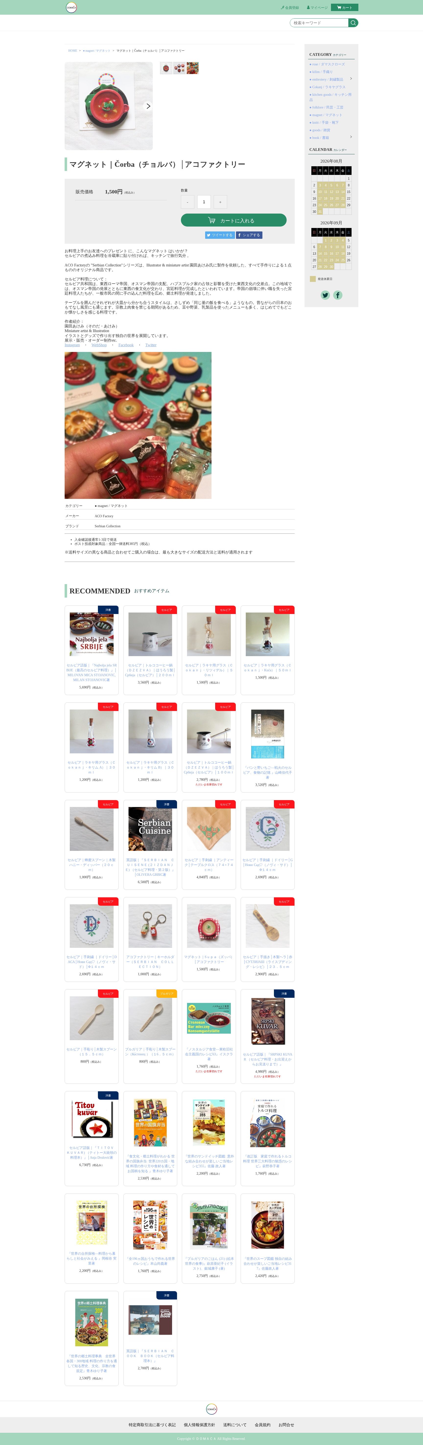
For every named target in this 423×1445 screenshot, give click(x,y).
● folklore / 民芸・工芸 (326, 107)
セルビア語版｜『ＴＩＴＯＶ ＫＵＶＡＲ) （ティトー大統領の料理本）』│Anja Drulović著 (92, 1152)
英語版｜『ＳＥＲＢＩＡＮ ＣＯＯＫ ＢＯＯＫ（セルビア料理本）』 (150, 1356)
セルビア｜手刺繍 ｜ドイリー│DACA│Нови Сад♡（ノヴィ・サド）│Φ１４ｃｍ (91, 962)
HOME (72, 50)
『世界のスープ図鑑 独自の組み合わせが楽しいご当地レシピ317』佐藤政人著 (267, 1263)
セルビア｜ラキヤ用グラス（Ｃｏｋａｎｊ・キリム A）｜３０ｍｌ (92, 767)
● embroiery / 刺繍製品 (326, 79)
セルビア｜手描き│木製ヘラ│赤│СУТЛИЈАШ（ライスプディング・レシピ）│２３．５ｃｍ (267, 962)
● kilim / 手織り (321, 72)
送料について (235, 1425)
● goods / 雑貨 (319, 130)
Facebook (126, 345)
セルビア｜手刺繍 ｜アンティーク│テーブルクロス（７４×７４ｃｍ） (209, 865)
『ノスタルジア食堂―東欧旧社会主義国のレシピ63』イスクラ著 (209, 1054)
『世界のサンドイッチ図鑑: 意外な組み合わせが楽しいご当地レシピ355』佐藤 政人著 (209, 1161)
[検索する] (353, 23)
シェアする (251, 235)
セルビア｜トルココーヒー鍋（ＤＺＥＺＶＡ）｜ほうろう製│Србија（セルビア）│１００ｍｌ (209, 767)
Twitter (150, 345)
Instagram (72, 345)
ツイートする (222, 235)
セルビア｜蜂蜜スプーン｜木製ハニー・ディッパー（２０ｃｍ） (92, 865)
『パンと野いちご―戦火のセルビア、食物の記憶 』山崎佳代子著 (267, 772)
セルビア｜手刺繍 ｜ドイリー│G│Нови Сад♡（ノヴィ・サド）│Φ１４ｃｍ (267, 865)
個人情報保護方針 (199, 1425)
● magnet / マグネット (97, 50)
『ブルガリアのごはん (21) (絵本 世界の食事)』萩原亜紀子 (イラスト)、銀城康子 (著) (209, 1263)
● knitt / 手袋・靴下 (324, 122)
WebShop (99, 345)
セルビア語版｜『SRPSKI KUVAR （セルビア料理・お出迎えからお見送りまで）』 (267, 1059)
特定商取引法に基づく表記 (152, 1425)
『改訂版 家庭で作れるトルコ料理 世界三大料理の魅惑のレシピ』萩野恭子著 (267, 1161)
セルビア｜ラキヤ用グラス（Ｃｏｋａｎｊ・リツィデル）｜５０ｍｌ (209, 670)
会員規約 (262, 1425)
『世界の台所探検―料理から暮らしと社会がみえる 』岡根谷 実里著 (92, 1258)
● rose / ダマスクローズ (327, 64)
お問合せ (286, 1425)
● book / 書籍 (319, 138)
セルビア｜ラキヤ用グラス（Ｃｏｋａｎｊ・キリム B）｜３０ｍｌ (150, 767)
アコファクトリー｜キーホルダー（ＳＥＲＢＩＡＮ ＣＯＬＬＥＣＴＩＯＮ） (150, 962)
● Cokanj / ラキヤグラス (327, 87)
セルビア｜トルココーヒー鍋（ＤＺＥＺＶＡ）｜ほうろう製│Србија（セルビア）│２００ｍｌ (150, 670)
